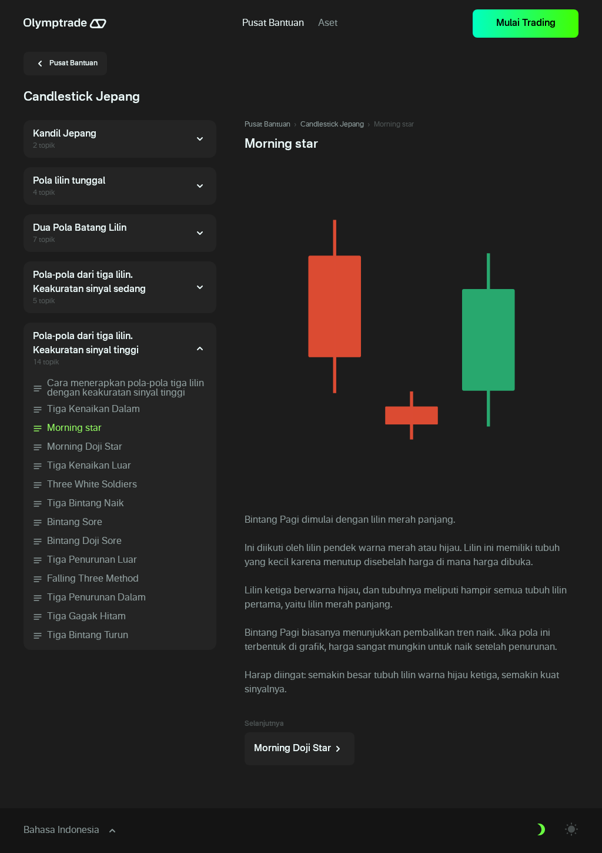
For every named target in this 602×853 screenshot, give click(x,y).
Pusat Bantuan (267, 124)
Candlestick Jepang (332, 124)
